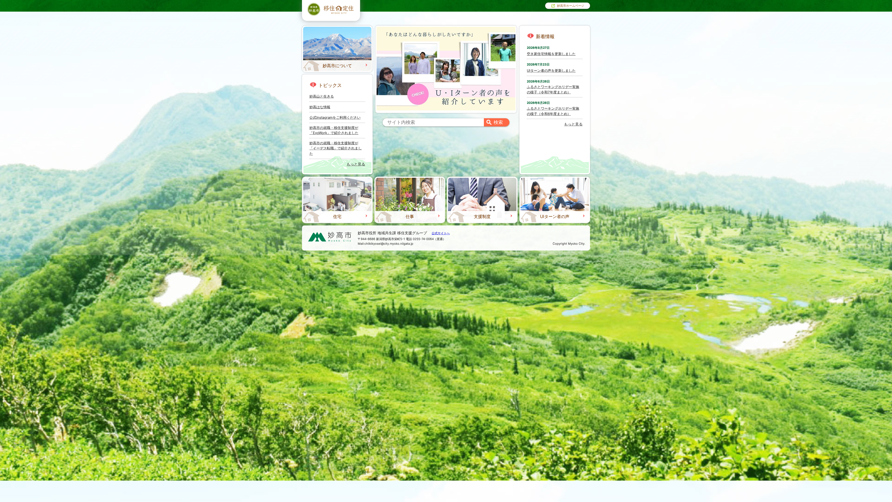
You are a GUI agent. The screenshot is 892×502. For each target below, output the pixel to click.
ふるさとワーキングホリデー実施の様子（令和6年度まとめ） (553, 111)
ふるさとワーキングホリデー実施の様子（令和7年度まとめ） (553, 89)
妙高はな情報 (319, 107)
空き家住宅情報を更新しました (551, 54)
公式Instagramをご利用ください (335, 117)
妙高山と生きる (321, 96)
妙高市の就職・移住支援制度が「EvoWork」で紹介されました (333, 130)
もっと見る (356, 164)
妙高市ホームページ (570, 5)
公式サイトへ (441, 233)
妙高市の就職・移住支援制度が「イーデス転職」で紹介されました (335, 148)
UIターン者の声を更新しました (551, 70)
